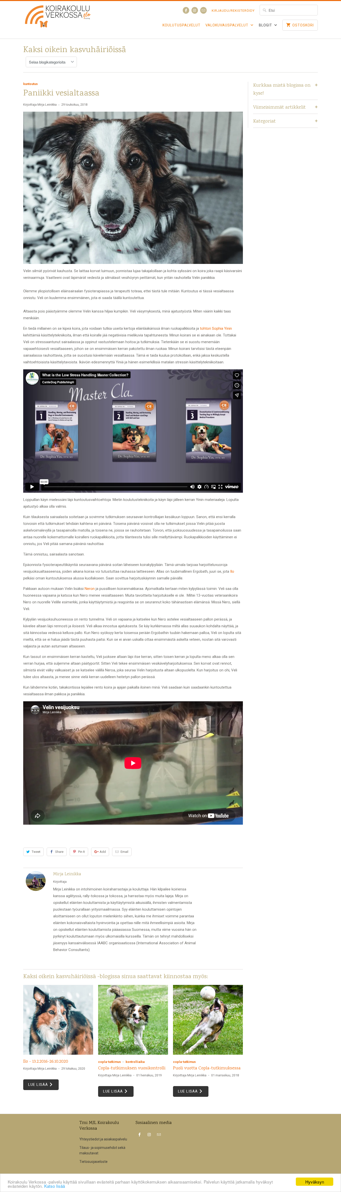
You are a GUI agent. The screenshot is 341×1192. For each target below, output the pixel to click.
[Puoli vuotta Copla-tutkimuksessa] (208, 1020)
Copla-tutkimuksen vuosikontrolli (132, 1068)
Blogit (266, 25)
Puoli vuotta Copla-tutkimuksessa (207, 1068)
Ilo (232, 571)
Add (103, 852)
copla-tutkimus (109, 1062)
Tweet (36, 852)
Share (59, 852)
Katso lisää (54, 1186)
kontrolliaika (135, 1062)
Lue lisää (38, 1084)
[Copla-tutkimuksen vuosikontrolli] (133, 1020)
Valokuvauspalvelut (227, 25)
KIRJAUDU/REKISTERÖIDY (233, 10)
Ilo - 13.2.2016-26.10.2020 (45, 1061)
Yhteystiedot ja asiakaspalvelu (103, 1139)
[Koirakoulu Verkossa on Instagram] (194, 10)
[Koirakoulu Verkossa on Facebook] (186, 10)
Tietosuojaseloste (93, 1162)
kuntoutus (30, 84)
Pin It (81, 852)
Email (124, 852)
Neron (90, 588)
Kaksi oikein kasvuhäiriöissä (74, 50)
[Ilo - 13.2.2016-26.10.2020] (58, 1020)
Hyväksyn (314, 1182)
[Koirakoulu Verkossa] (58, 20)
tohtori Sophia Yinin (216, 328)
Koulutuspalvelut (181, 25)
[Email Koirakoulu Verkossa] (203, 10)
